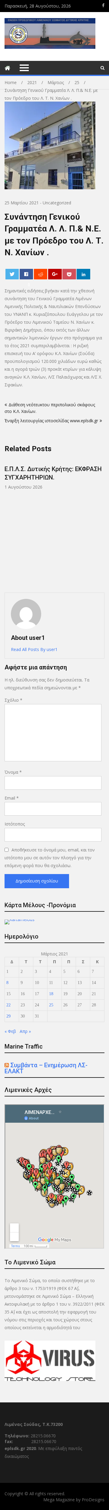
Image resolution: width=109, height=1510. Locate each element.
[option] (54, 474)
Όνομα (13, 772)
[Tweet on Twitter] (12, 274)
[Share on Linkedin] (83, 274)
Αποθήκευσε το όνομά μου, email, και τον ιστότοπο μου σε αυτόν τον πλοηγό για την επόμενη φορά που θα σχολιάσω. (50, 857)
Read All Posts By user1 (34, 649)
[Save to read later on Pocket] (69, 274)
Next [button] (103, 522)
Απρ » (25, 1031)
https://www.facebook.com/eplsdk (103, 5)
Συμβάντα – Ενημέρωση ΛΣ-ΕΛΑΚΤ (46, 1068)
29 (8, 1016)
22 (8, 1005)
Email (12, 798)
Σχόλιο (13, 700)
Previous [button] (49, 522)
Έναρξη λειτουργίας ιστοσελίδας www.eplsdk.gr (51, 420)
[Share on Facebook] (26, 274)
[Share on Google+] (55, 274)
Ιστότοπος (15, 824)
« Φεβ (10, 1031)
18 (51, 994)
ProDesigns (93, 1499)
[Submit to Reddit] (41, 274)
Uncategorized (57, 203)
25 (51, 1005)
